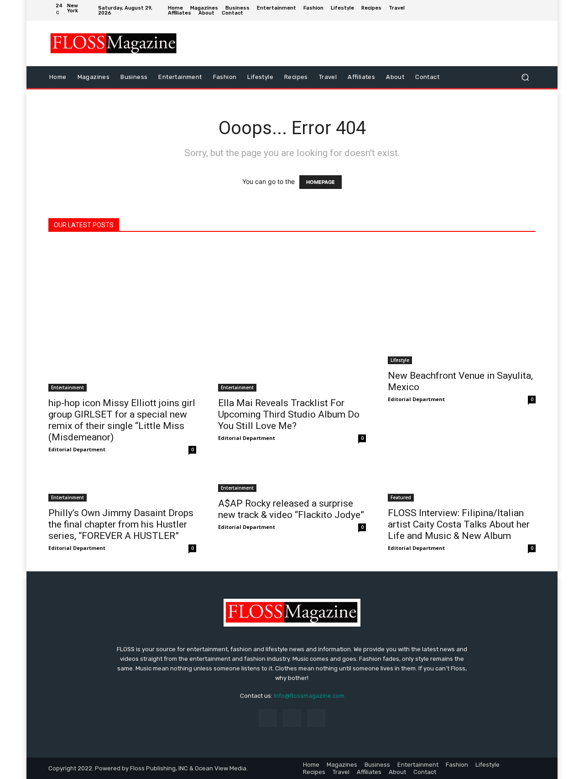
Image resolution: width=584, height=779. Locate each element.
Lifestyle (400, 360)
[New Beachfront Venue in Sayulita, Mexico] (462, 304)
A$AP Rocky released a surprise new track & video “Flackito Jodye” (291, 509)
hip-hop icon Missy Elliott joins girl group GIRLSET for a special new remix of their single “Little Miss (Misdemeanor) (121, 420)
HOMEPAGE (320, 182)
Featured (401, 497)
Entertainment (67, 387)
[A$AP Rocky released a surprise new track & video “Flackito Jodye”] (292, 482)
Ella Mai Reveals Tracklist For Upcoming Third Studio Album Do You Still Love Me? (289, 414)
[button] (525, 77)
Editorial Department (76, 449)
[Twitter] (529, 10)
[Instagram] (515, 10)
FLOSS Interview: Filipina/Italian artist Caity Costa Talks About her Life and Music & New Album (459, 524)
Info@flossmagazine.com (309, 695)
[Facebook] (501, 10)
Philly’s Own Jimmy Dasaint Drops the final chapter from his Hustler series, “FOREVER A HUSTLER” (120, 524)
